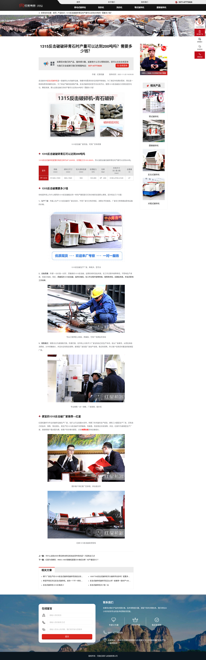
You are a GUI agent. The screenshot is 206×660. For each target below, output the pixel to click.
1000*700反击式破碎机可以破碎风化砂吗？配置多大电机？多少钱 (110, 576)
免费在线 (85, 429)
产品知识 (61, 13)
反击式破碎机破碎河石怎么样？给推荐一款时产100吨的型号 (110, 580)
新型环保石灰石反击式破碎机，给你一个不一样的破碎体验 (63, 580)
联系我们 (144, 2)
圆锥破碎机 (161, 7)
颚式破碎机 (139, 7)
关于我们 (111, 2)
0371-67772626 (185, 2)
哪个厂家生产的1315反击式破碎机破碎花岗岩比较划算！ (63, 576)
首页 (78, 2)
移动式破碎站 (80, 7)
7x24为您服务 (200, 27)
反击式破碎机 (52, 80)
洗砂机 (119, 7)
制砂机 (101, 7)
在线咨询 (123, 65)
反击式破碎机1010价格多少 (53, 585)
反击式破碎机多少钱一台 (99, 585)
